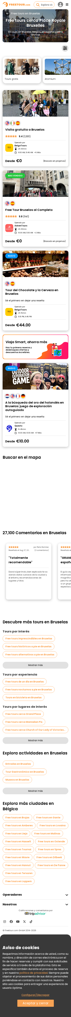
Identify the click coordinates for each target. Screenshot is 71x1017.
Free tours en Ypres (49, 849)
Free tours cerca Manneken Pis (23, 722)
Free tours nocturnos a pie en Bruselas (28, 689)
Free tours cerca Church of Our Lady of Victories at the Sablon (36, 730)
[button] (22, 70)
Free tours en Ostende (51, 841)
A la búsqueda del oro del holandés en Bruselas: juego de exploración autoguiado (34, 406)
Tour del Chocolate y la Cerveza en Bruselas (31, 292)
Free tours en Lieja (16, 833)
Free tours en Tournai (18, 849)
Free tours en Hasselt (18, 841)
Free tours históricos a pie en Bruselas (28, 646)
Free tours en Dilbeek (49, 857)
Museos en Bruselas (17, 779)
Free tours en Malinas (47, 833)
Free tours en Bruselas (25, 13)
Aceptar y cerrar (36, 1003)
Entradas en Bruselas (18, 764)
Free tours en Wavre (17, 857)
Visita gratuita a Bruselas (24, 130)
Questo (18, 426)
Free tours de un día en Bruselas (24, 681)
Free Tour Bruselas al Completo (29, 210)
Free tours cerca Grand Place (23, 714)
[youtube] (18, 922)
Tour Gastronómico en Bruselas (24, 771)
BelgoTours (21, 145)
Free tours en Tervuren (19, 873)
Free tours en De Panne (51, 865)
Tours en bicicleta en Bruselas (23, 697)
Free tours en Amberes (19, 825)
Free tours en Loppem (18, 881)
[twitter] (24, 922)
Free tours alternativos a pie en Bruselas (29, 654)
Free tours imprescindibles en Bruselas (28, 638)
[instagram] (5, 922)
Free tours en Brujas (17, 817)
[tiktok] (31, 922)
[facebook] (11, 922)
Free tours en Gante (48, 817)
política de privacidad (33, 973)
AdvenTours (21, 226)
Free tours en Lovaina (53, 825)
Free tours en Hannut (18, 865)
